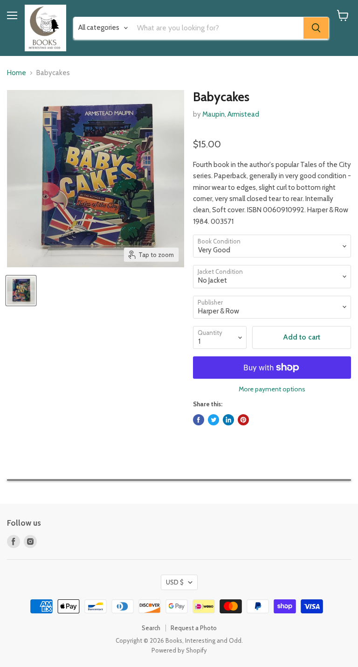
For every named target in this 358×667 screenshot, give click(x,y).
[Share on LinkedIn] (228, 419)
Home (16, 73)
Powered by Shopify (179, 650)
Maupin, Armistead (230, 114)
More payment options (272, 389)
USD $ (175, 582)
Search (151, 628)
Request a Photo (194, 628)
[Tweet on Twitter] (213, 419)
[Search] (316, 28)
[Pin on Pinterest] (243, 419)
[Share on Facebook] (198, 419)
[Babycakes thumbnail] (21, 291)
